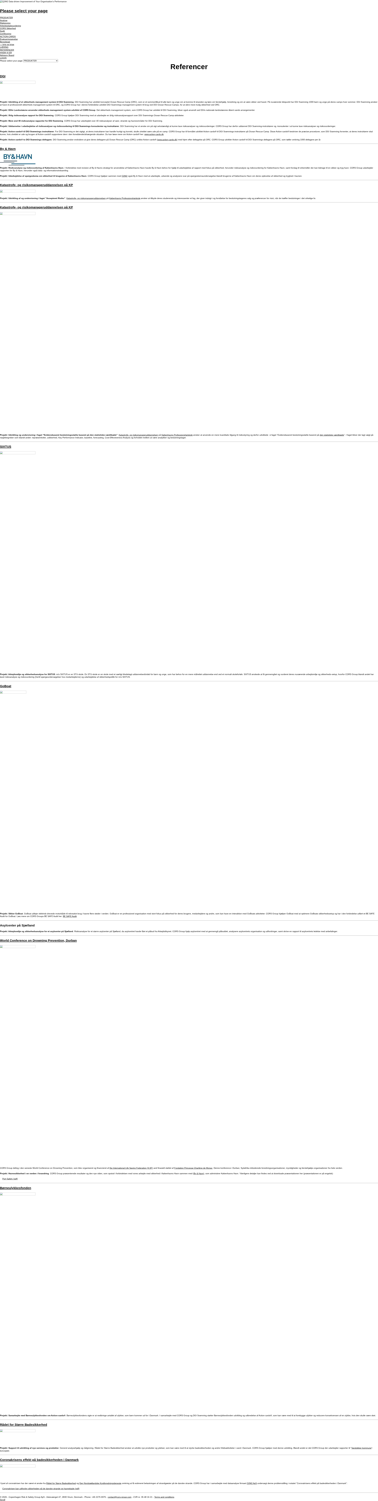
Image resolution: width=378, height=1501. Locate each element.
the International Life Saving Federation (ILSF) (131, 1168)
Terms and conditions (164, 1497)
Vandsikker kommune (361, 1448)
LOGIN (3, 58)
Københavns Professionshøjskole (124, 198)
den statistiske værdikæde (332, 435)
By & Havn (8, 148)
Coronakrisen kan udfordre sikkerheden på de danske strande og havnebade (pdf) (40, 1488)
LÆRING (4, 47)
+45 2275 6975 (99, 1497)
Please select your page (24, 11)
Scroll (2, 1499)
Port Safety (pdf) (10, 1179)
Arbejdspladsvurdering (10, 26)
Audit (2, 31)
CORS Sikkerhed (8, 28)
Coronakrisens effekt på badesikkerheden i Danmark (39, 1459)
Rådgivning (5, 23)
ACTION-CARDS (8, 36)
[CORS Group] (33, 1)
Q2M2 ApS (252, 1483)
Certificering (5, 34)
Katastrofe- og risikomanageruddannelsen (86, 198)
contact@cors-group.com (119, 1497)
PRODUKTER (6, 17)
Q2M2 (124, 176)
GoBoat (5, 686)
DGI (2, 76)
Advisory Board (7, 55)
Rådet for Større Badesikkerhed (23, 1424)
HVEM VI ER (6, 52)
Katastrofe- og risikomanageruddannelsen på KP (36, 185)
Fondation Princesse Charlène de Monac (193, 1168)
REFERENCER (7, 50)
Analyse (3, 20)
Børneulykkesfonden (15, 1188)
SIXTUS (5, 446)
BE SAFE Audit (70, 916)
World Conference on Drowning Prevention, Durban (38, 940)
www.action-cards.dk (154, 134)
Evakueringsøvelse (9, 39)
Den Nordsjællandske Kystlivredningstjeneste (100, 1483)
